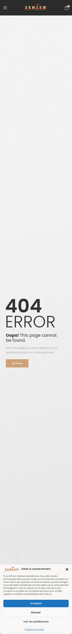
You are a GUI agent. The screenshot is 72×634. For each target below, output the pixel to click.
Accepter (36, 603)
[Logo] (36, 7)
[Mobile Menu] (5, 7)
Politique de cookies (34, 629)
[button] (67, 569)
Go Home (17, 363)
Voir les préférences (36, 621)
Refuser (36, 612)
